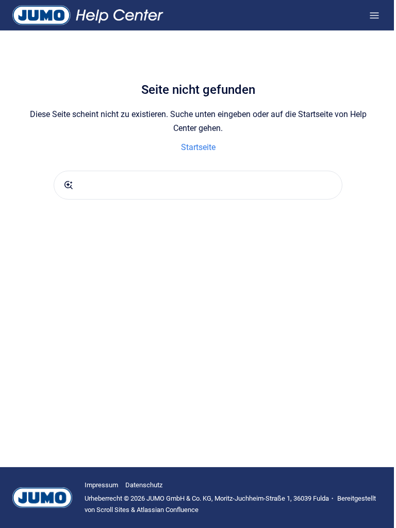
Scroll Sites (112, 510)
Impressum (101, 485)
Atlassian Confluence (168, 510)
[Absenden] (68, 185)
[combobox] (198, 185)
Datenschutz (143, 485)
